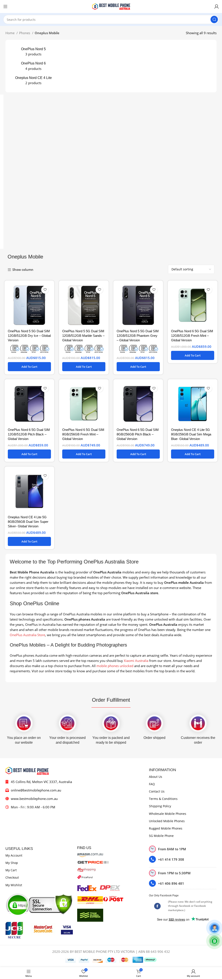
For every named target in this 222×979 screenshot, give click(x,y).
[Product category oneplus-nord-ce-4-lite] (33, 80)
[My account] (216, 6)
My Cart (11, 870)
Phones (25, 33)
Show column (22, 270)
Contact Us (157, 791)
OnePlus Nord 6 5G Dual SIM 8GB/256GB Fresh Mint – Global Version (83, 434)
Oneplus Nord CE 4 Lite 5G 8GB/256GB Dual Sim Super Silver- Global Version (28, 521)
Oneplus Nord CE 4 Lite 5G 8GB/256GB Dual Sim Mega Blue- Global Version (191, 434)
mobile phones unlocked (114, 666)
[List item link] (182, 859)
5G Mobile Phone (161, 836)
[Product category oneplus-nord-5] (33, 52)
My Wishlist (13, 885)
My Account (13, 855)
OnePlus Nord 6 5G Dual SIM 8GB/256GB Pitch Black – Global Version (138, 434)
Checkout (12, 877)
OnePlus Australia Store (27, 635)
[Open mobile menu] (5, 6)
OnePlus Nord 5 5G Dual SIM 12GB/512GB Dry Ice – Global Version (29, 335)
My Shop (11, 863)
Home (10, 33)
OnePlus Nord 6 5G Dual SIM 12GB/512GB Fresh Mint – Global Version (192, 335)
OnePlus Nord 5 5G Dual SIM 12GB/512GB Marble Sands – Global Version (83, 335)
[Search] (214, 19)
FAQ (152, 784)
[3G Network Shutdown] (29, 348)
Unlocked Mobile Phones (167, 821)
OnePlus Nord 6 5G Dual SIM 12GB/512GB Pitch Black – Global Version (29, 434)
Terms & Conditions (163, 799)
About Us (155, 777)
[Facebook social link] (157, 906)
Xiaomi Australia (136, 660)
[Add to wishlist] (45, 290)
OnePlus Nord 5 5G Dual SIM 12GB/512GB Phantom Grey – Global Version (138, 335)
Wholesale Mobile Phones (167, 814)
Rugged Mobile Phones (165, 828)
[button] (29, 366)
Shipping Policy (160, 806)
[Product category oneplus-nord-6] (33, 66)
